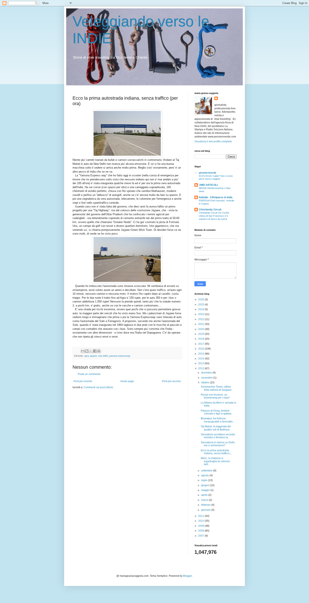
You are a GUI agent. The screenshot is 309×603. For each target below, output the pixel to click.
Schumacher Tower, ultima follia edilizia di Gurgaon (216, 388)
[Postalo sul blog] (87, 351)
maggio (205, 490)
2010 (201, 520)
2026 (201, 299)
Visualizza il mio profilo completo (213, 141)
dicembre (207, 372)
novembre (207, 377)
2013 (201, 363)
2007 (201, 535)
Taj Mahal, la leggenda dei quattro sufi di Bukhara (216, 428)
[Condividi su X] (91, 351)
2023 (201, 314)
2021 (201, 324)
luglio (204, 480)
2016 (201, 348)
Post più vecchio (171, 381)
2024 (201, 309)
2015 (201, 353)
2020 (201, 329)
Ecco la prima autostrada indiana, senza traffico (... (216, 452)
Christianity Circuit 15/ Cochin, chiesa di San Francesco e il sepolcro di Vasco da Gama (214, 215)
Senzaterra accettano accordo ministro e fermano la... (218, 436)
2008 (201, 530)
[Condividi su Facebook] (95, 351)
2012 (201, 368)
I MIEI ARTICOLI (208, 184)
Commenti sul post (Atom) (98, 387)
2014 (201, 358)
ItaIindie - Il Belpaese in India (215, 197)
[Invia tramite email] (83, 351)
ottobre (205, 382)
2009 (201, 525)
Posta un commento (89, 374)
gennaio (206, 509)
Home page (127, 381)
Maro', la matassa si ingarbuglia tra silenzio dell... (215, 461)
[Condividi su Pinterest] (99, 351)
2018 (201, 338)
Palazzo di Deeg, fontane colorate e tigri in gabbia (216, 412)
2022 (201, 319)
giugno (205, 485)
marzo (205, 500)
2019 (201, 334)
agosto (205, 475)
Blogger (187, 575)
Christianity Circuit (210, 209)
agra (86, 356)
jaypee (93, 356)
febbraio (206, 504)
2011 (201, 516)
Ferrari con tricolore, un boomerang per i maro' (215, 396)
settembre (207, 470)
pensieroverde (207, 172)
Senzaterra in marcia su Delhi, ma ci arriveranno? (218, 444)
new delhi (103, 356)
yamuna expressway (119, 356)
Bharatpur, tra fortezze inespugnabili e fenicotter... (217, 420)
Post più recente (83, 381)
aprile (204, 494)
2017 (201, 343)
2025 (201, 304)
